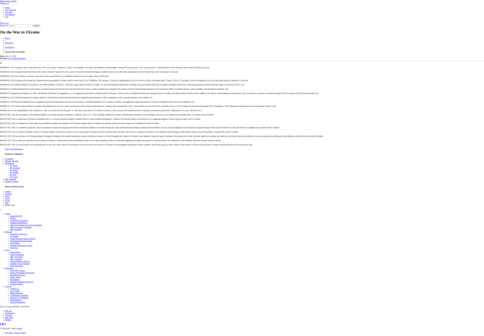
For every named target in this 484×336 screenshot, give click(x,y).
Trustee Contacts (11, 181)
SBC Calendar (16, 259)
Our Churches (10, 10)
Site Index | (9, 333)
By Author (14, 172)
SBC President (16, 230)
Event (7, 201)
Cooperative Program (18, 234)
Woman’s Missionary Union (21, 245)
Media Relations (16, 293)
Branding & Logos (17, 275)
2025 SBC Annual (17, 270)
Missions (8, 232)
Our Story (9, 12)
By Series (14, 170)
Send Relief (14, 243)
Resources (9, 43)
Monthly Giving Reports (20, 264)
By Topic (14, 166)
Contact (8, 286)
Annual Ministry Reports (20, 261)
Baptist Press (15, 252)
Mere (20, 328)
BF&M (8, 320)
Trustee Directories (17, 302)
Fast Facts (14, 248)
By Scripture (15, 168)
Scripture (8, 194)
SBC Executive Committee (21, 227)
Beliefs (13, 218)
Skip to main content (8, 1)
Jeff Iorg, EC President (19, 298)
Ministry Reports (11, 161)
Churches (9, 315)
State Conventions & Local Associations (26, 225)
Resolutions (9, 47)
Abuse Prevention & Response (22, 273)
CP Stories (9, 159)
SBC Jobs (9, 318)
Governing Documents (19, 220)
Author (8, 191)
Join (6, 17)
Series (7, 196)
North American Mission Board (22, 239)
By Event (14, 177)
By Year (13, 175)
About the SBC (16, 216)
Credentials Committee (19, 295)
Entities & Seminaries (18, 223)
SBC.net (8, 311)
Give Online (15, 291)
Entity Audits (15, 277)
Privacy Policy (20, 333)
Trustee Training (16, 284)
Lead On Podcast (17, 255)
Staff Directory (16, 300)
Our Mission (10, 14)
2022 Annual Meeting (17, 58)
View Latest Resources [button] (14, 149)
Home (7, 8)
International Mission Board (21, 241)
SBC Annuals (10, 179)
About (7, 214)
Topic (7, 198)
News (7, 250)
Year (7, 203)
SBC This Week (16, 257)
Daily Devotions (16, 266)
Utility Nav (4, 23)
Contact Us (14, 289)
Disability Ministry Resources (22, 282)
